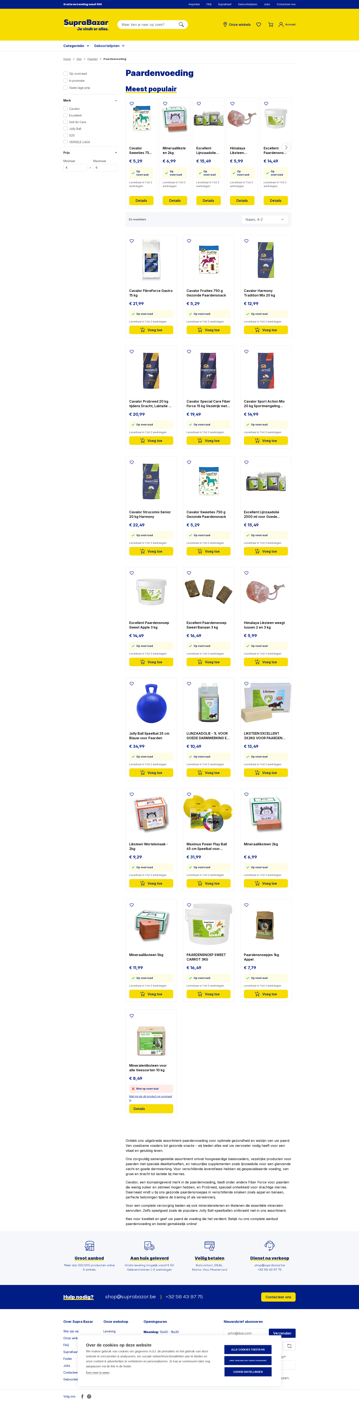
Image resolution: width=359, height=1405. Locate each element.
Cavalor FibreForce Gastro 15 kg (151, 293)
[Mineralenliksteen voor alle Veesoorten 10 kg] (151, 1035)
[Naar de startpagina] (86, 24)
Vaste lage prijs (79, 87)
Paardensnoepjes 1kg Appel (261, 957)
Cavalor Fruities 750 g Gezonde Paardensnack (206, 293)
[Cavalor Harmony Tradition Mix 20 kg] (266, 260)
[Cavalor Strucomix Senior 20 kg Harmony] (151, 481)
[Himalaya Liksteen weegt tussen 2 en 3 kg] (242, 118)
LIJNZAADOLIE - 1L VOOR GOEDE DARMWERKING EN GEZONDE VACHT (208, 735)
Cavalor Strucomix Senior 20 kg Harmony (150, 514)
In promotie (77, 80)
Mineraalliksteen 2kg (174, 150)
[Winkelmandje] (271, 24)
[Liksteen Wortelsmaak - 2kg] (151, 813)
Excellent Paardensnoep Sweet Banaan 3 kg (206, 625)
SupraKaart (224, 4)
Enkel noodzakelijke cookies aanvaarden (248, 1360)
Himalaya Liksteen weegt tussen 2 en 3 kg (241, 150)
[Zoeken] (181, 24)
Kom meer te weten (97, 1372)
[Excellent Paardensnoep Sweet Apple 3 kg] (275, 118)
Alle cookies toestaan (248, 1349)
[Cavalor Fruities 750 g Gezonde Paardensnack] (208, 260)
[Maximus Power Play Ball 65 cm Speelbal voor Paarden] (208, 813)
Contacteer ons (286, 4)
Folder (67, 1358)
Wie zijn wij (71, 1331)
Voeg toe (154, 330)
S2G (72, 135)
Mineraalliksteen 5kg (146, 955)
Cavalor (74, 108)
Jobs (267, 4)
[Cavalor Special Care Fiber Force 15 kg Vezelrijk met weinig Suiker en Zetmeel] (208, 371)
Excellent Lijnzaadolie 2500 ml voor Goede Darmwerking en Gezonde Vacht (207, 150)
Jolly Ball (75, 128)
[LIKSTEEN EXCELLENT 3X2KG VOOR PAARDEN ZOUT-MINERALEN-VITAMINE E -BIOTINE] (266, 703)
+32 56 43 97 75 (184, 1297)
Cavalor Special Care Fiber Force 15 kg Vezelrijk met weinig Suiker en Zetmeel (208, 403)
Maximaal (99, 164)
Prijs (66, 152)
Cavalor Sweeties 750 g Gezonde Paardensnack (141, 150)
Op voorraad (78, 73)
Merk (67, 100)
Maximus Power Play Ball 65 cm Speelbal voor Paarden (207, 846)
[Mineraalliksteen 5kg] (151, 924)
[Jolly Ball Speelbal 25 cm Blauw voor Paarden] (151, 703)
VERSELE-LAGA (79, 142)
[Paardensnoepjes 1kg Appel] (266, 924)
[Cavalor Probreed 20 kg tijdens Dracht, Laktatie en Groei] (151, 371)
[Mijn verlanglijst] (259, 24)
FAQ (209, 4)
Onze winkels (72, 1338)
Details (141, 200)
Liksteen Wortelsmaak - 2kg (148, 846)
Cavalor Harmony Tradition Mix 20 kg (259, 293)
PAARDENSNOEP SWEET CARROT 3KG (206, 957)
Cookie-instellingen (248, 1371)
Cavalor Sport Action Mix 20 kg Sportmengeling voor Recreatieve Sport (264, 403)
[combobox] (146, 24)
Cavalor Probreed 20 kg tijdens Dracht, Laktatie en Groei (151, 403)
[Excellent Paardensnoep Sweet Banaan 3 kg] (208, 592)
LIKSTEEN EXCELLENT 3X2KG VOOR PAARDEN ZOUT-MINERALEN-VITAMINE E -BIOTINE (263, 735)
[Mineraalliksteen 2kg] (175, 118)
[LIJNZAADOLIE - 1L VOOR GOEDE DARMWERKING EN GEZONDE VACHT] (208, 703)
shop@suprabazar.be (130, 1297)
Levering (109, 1331)
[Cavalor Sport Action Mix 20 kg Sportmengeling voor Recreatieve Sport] (266, 371)
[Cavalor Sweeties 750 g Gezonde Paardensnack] (141, 118)
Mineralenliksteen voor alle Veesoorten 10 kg (148, 1067)
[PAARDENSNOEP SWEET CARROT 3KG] (208, 924)
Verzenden (282, 1333)
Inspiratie (194, 4)
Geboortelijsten (247, 4)
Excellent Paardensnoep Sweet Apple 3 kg (276, 150)
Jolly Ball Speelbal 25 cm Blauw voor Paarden (149, 735)
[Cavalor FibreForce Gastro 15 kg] (151, 260)
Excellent (75, 115)
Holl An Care (77, 122)
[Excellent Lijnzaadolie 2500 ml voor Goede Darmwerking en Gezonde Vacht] (208, 118)
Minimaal (69, 164)
